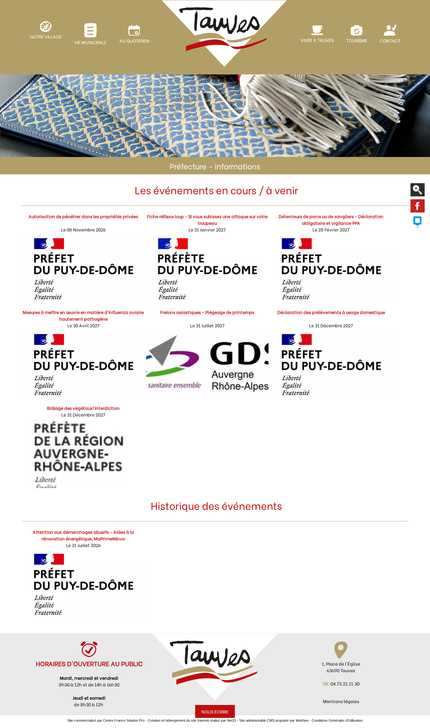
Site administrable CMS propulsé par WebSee (273, 720)
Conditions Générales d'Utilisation (337, 720)
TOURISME (356, 40)
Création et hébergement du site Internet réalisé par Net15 (192, 720)
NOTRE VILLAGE (46, 36)
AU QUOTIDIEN (134, 40)
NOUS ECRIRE (215, 711)
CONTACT (390, 40)
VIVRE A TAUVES (317, 40)
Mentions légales (341, 701)
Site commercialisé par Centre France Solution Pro (105, 720)
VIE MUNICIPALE (90, 42)
